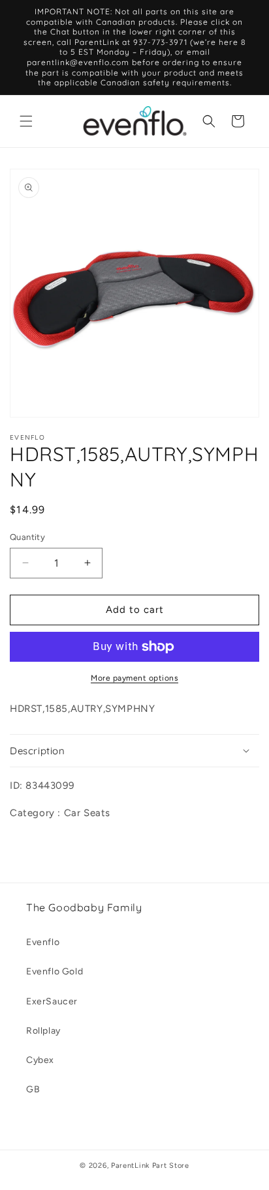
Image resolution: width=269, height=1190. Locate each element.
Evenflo (42, 942)
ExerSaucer (52, 1001)
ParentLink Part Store (150, 1165)
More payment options (134, 678)
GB (33, 1089)
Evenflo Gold (54, 971)
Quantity (27, 537)
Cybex (40, 1060)
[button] (26, 121)
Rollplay (43, 1030)
